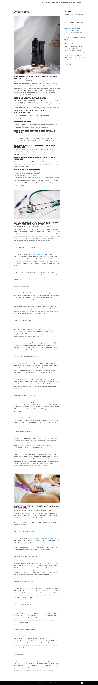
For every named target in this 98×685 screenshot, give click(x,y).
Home (42, 3)
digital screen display (37, 254)
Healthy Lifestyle (63, 3)
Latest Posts (55, 3)
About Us (48, 3)
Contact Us (79, 3)
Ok (81, 682)
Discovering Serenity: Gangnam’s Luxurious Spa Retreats (36, 507)
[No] (96, 683)
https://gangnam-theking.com (49, 538)
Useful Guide (72, 3)
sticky (42, 81)
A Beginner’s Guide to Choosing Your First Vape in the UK (36, 77)
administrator (19, 81)
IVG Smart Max (36, 164)
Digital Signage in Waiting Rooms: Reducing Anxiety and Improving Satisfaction (36, 223)
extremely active (68, 30)
